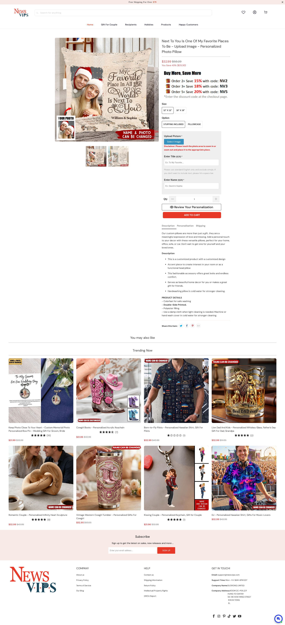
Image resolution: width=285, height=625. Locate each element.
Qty (165, 199)
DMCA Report (150, 596)
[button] (131, 24)
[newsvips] (21, 12)
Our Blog (80, 590)
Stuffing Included (173, 124)
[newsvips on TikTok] (229, 616)
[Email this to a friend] (198, 325)
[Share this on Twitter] (181, 325)
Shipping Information (153, 580)
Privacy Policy (82, 580)
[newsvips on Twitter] (234, 616)
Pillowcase (194, 124)
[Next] (156, 90)
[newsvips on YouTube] (239, 616)
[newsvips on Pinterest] (224, 616)
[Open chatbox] (278, 619)
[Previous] (57, 90)
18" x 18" (180, 110)
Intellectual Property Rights (156, 590)
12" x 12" (167, 110)
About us (80, 575)
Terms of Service (83, 585)
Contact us (149, 575)
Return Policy (150, 585)
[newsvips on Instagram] (219, 616)
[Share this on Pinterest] (192, 325)
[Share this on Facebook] (187, 325)
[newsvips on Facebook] (214, 616)
